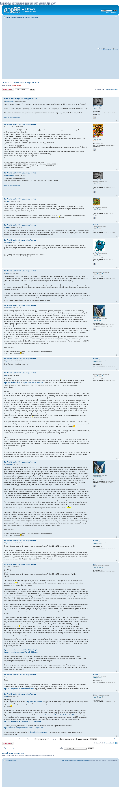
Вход (116, 49)
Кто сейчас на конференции (13, 753)
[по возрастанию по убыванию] (86, 739)
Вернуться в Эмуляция (11, 748)
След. (115, 739)
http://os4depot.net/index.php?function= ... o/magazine (22, 721)
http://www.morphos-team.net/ (33, 383)
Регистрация (108, 49)
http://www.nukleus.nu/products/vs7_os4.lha (60, 715)
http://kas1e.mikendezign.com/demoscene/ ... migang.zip (23, 728)
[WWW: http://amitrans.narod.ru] (94, 329)
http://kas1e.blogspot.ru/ (38, 732)
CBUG (7, 201)
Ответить (5, 89)
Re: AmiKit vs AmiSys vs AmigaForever (20, 124)
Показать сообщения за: (26, 739)
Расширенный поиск (111, 12)
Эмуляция (34, 17)
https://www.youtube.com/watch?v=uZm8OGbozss (21, 652)
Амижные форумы (24, 17)
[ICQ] (94, 264)
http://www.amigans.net (34, 702)
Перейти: (60, 748)
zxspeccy (8, 242)
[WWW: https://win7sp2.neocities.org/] (94, 117)
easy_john (8, 126)
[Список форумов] (12, 9)
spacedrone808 (9, 101)
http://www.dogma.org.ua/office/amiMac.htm (19, 689)
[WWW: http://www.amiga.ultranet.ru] (94, 218)
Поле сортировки (53, 739)
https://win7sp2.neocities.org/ (12, 117)
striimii (13, 85)
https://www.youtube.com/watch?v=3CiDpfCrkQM (20, 650)
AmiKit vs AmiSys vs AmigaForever (20, 82)
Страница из (109, 89)
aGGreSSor (8, 307)
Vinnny (18, 85)
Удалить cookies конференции (80, 760)
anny (6, 273)
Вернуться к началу (116, 121)
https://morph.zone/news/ (12, 383)
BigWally (7, 227)
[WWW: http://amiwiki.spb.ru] (94, 150)
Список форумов (11, 17)
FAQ (100, 49)
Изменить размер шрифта (115, 17)
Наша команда (65, 760)
